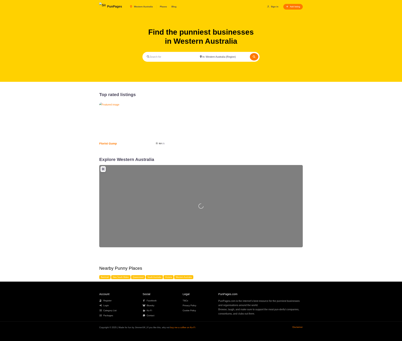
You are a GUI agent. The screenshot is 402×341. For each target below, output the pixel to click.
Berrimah (105, 277)
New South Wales (121, 277)
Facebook (152, 300)
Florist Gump (108, 143)
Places (163, 6)
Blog (174, 6)
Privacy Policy (189, 305)
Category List (110, 310)
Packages (108, 315)
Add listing (295, 6)
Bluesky (150, 305)
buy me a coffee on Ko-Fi (182, 327)
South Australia (154, 277)
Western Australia (143, 6)
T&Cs (185, 300)
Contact (150, 315)
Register (107, 300)
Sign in (274, 6)
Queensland (138, 277)
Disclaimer (297, 327)
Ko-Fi (149, 310)
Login (106, 305)
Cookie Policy (189, 310)
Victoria (168, 277)
